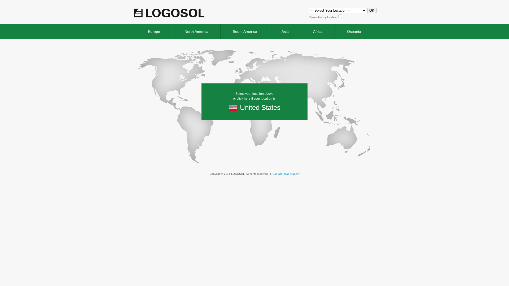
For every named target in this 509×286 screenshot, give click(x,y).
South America (245, 31)
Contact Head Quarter (286, 173)
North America (196, 31)
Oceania (354, 31)
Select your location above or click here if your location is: (256, 101)
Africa (318, 31)
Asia (285, 31)
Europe (154, 31)
